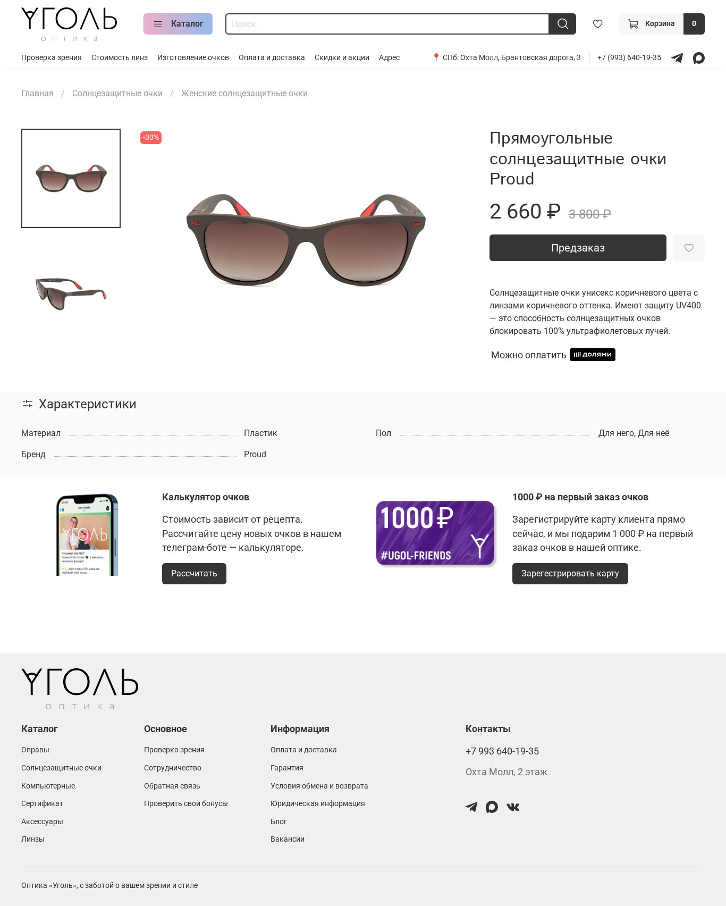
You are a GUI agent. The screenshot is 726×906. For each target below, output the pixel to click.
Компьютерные (48, 786)
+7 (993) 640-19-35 (630, 57)
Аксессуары (42, 821)
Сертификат (42, 803)
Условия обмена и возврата (319, 786)
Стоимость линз (119, 57)
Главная (37, 93)
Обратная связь (172, 786)
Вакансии (288, 839)
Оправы (35, 749)
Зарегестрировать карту (570, 573)
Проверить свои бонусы (186, 803)
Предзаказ (578, 247)
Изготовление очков (193, 57)
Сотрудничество (172, 768)
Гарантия (287, 768)
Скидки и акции (342, 57)
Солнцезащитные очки (117, 93)
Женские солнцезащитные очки (244, 93)
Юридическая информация (318, 803)
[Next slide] (451, 240)
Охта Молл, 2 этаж (506, 772)
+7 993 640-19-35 (502, 751)
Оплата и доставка (272, 57)
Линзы (33, 839)
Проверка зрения (51, 57)
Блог (279, 821)
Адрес (389, 57)
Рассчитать (194, 573)
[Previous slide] (159, 240)
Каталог (187, 24)
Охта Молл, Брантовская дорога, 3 (520, 57)
